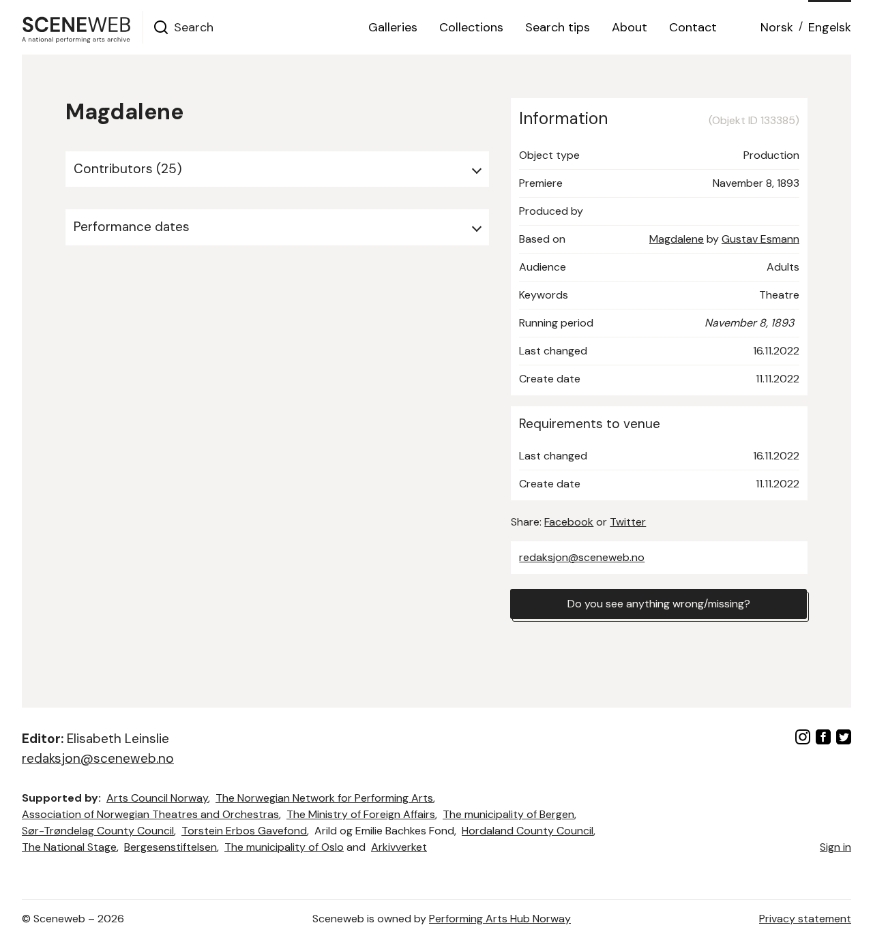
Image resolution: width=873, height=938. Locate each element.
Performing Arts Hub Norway (500, 918)
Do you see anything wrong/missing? (658, 603)
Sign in (835, 847)
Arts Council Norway (157, 798)
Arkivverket (399, 847)
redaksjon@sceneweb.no (582, 557)
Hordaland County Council (527, 830)
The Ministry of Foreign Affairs (360, 814)
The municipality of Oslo (284, 847)
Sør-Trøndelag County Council (98, 830)
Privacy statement (805, 918)
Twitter (628, 522)
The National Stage (69, 847)
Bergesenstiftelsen (170, 847)
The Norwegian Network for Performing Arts (324, 798)
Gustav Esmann (760, 239)
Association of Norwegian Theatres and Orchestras (150, 814)
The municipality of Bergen (508, 814)
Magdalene (676, 239)
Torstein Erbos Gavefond (244, 830)
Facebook (568, 522)
